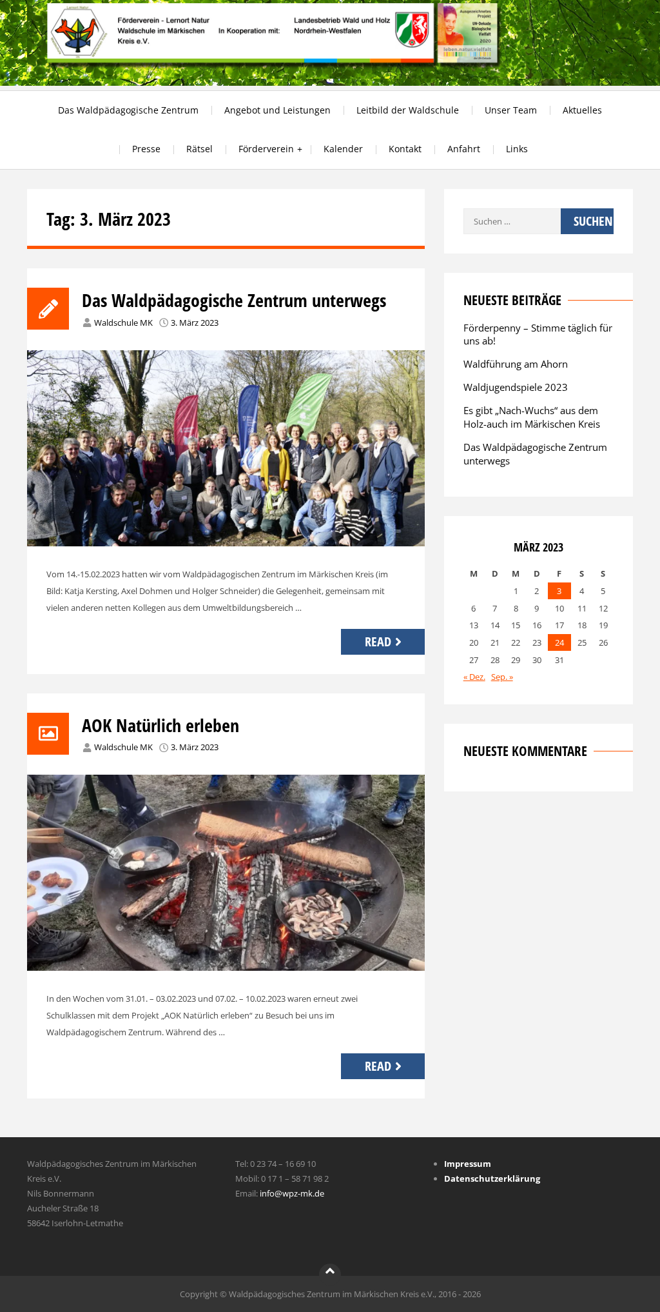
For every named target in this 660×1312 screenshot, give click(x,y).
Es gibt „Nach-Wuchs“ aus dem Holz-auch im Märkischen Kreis (531, 417)
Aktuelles (582, 110)
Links (517, 149)
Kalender (343, 149)
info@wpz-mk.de (292, 1193)
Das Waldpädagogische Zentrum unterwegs (234, 300)
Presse (146, 149)
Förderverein (266, 149)
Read (378, 641)
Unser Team (511, 110)
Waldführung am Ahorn (515, 363)
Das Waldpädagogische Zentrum (128, 110)
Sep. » (502, 676)
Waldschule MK (123, 322)
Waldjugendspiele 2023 (515, 387)
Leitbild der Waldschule (407, 110)
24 (559, 642)
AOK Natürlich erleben (160, 725)
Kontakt (405, 149)
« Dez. (474, 676)
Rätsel (199, 149)
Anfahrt (463, 149)
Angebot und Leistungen (277, 110)
